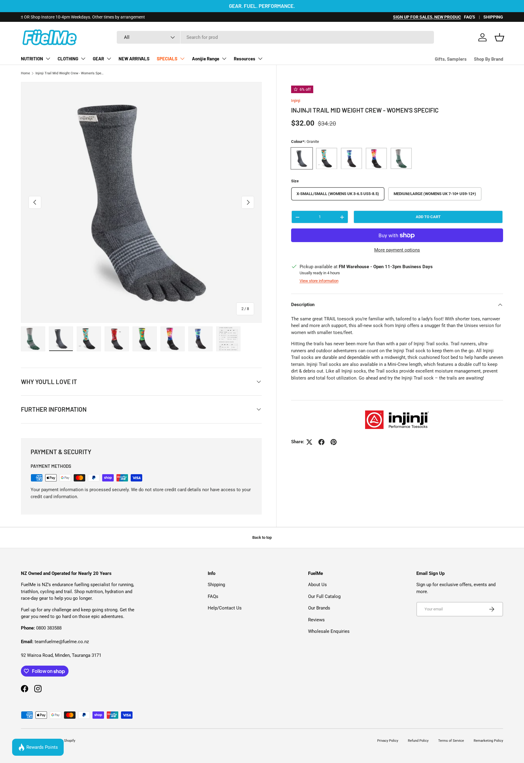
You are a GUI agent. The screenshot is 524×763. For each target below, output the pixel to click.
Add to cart (428, 217)
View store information (319, 281)
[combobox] (275, 37)
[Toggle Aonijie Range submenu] (224, 58)
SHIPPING (493, 17)
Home (25, 73)
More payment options (397, 250)
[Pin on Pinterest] (334, 442)
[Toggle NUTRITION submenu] (48, 58)
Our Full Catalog (324, 596)
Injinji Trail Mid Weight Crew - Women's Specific (69, 73)
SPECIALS (167, 58)
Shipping (216, 584)
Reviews (316, 620)
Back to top (262, 537)
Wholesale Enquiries (329, 631)
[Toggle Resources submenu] (260, 58)
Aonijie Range (205, 58)
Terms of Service (451, 741)
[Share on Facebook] (321, 442)
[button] (499, 37)
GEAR (98, 58)
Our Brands (319, 608)
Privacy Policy (387, 741)
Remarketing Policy (488, 741)
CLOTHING (68, 58)
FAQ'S (469, 17)
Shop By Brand (488, 59)
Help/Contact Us (225, 608)
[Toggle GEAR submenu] (109, 58)
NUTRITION (32, 58)
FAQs (213, 596)
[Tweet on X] (309, 442)
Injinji (295, 100)
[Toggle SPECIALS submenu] (182, 58)
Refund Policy (418, 741)
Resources (244, 58)
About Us (317, 584)
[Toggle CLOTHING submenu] (83, 58)
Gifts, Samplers (451, 59)
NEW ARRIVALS (134, 58)
